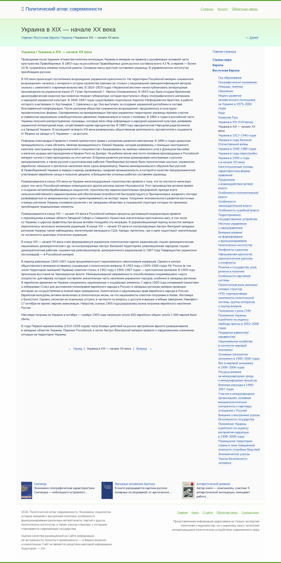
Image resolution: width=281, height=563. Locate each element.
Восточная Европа (46, 38)
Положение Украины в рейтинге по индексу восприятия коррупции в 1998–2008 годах (233, 430)
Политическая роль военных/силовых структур (237, 287)
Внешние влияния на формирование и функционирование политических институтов (235, 239)
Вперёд (141, 349)
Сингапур (40, 484)
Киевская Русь (228, 117)
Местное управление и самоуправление (232, 226)
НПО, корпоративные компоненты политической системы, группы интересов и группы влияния (236, 300)
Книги (223, 9)
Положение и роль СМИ (234, 311)
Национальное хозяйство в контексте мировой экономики (235, 345)
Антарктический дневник (213, 484)
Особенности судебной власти (238, 210)
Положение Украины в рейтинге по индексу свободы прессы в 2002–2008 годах (238, 321)
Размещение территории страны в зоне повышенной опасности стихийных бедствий (239, 445)
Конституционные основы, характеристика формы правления (235, 171)
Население (225, 91)
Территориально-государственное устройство (237, 217)
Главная (26, 38)
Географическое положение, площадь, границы (237, 84)
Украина (66, 38)
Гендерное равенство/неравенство (233, 335)
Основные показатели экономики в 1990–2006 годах (239, 356)
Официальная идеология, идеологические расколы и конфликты (235, 258)
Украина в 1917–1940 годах (237, 135)
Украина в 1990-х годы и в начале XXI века (233, 160)
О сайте (208, 512)
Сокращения (250, 512)
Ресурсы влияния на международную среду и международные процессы (237, 376)
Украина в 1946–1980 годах (237, 149)
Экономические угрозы (234, 454)
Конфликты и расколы (233, 250)
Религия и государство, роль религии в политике (237, 269)
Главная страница (224, 51)
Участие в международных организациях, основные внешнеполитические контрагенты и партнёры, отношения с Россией (236, 402)
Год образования (230, 78)
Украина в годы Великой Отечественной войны (235, 142)
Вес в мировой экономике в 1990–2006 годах (235, 365)
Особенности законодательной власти (235, 204)
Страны (207, 9)
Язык (221, 113)
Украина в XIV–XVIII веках (235, 122)
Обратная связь (245, 9)
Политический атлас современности (64, 8)
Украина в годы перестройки (237, 153)
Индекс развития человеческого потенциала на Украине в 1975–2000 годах (236, 102)
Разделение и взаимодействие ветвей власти (235, 184)
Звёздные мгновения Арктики (135, 484)
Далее (253, 38)
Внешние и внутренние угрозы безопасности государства (239, 417)
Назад (77, 349)
